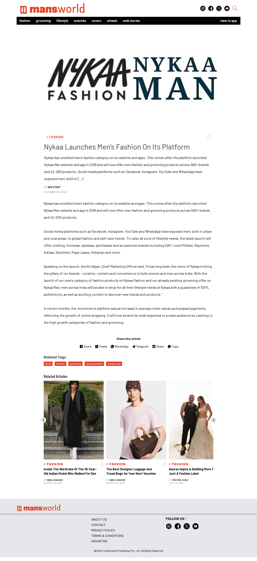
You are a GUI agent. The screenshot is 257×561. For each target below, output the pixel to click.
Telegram (142, 346)
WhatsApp (121, 346)
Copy (175, 346)
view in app (228, 21)
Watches (80, 21)
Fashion (24, 21)
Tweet (103, 346)
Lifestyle (62, 21)
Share (87, 346)
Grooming (43, 21)
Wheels (112, 21)
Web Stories (131, 21)
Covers (96, 21)
